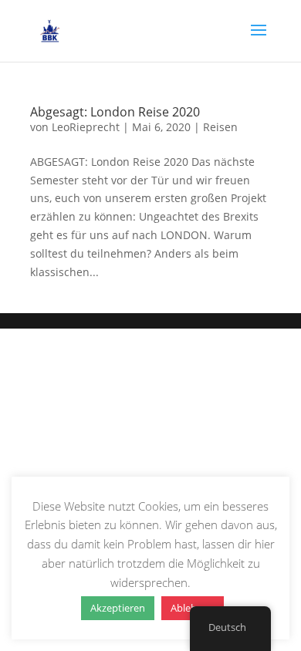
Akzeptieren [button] (117, 608)
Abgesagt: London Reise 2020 (115, 111)
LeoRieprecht (86, 127)
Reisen (220, 127)
